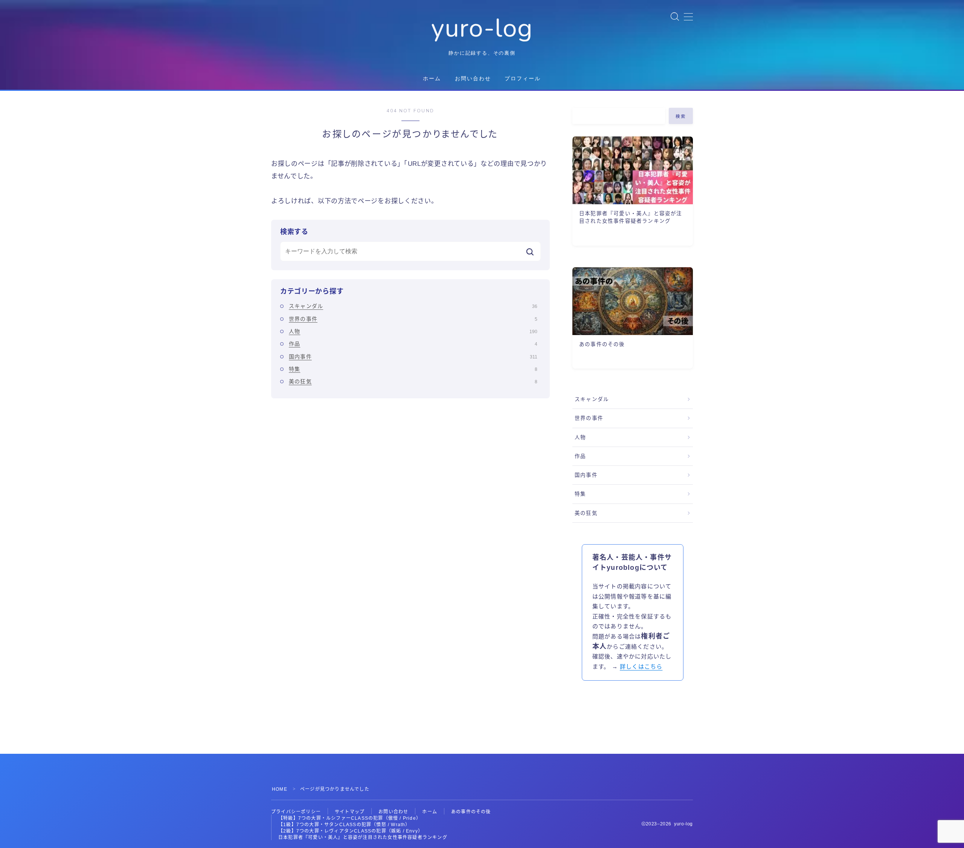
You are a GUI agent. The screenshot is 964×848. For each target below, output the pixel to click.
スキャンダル (413, 306)
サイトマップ (350, 811)
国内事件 (413, 357)
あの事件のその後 (471, 811)
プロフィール (523, 78)
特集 (413, 369)
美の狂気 (413, 381)
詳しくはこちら (641, 666)
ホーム (432, 78)
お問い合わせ (473, 78)
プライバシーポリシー (296, 811)
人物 (413, 331)
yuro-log (482, 28)
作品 (413, 344)
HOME (279, 789)
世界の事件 (413, 319)
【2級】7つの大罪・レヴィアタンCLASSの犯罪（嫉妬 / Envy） (350, 831)
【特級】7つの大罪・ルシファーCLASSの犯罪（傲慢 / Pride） (349, 818)
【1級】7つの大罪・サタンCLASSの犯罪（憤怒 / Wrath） (344, 824)
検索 (681, 116)
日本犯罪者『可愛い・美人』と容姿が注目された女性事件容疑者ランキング (362, 837)
